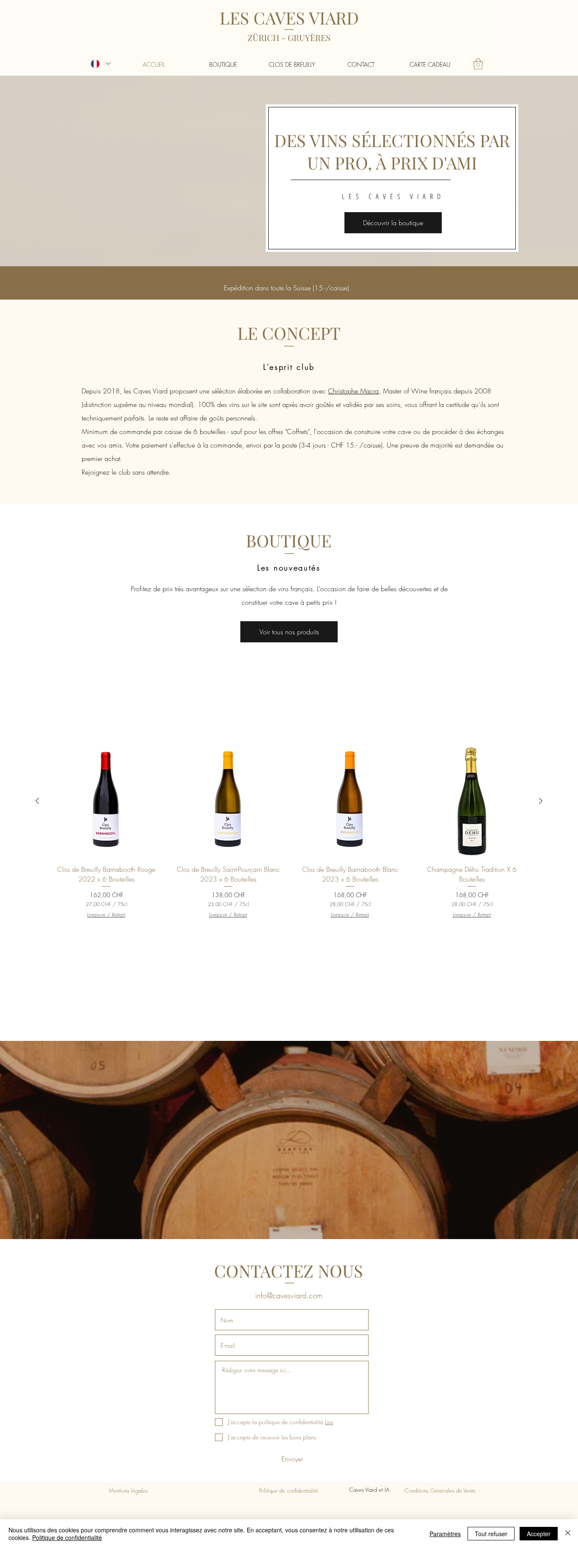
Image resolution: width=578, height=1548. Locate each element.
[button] (478, 63)
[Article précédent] (37, 801)
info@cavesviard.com (288, 1295)
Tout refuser (491, 1533)
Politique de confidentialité (67, 1537)
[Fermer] (568, 1533)
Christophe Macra (353, 391)
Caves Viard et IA (370, 1489)
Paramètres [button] (445, 1533)
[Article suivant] (541, 801)
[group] (289, 831)
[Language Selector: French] (100, 63)
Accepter (538, 1533)
